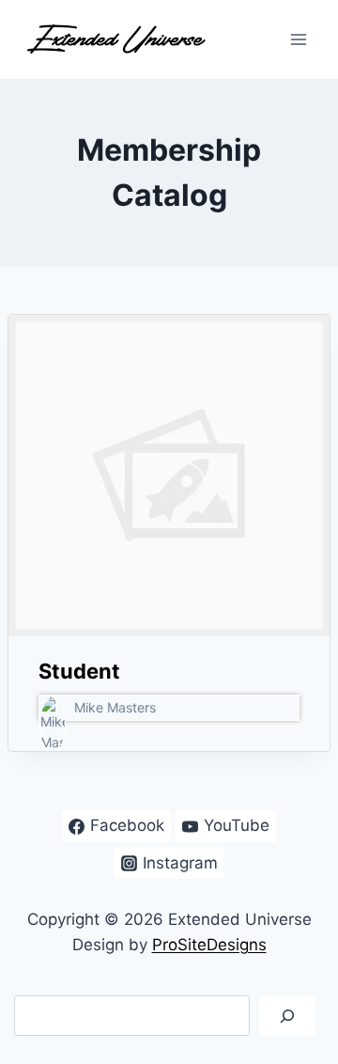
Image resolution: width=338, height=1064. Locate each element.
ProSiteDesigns (209, 944)
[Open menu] (298, 39)
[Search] (287, 1015)
